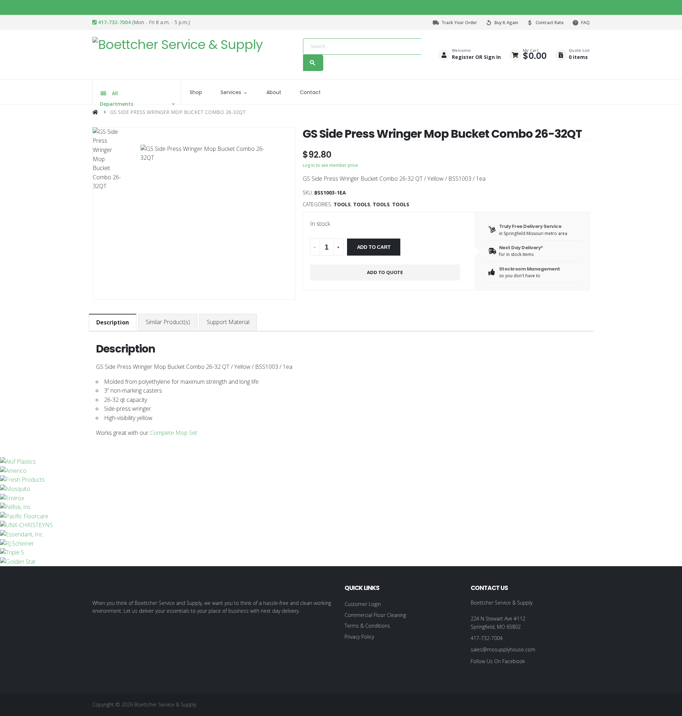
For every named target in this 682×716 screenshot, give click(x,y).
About (273, 92)
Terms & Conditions (367, 625)
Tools (342, 204)
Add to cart (374, 247)
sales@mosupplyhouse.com (503, 649)
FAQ (585, 23)
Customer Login (363, 604)
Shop (196, 92)
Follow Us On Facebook (498, 661)
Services (231, 92)
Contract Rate (550, 23)
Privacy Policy (359, 636)
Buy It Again (506, 23)
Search (313, 63)
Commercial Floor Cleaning (375, 615)
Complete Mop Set (172, 433)
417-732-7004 (114, 22)
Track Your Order (459, 23)
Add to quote (385, 272)
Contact (310, 92)
